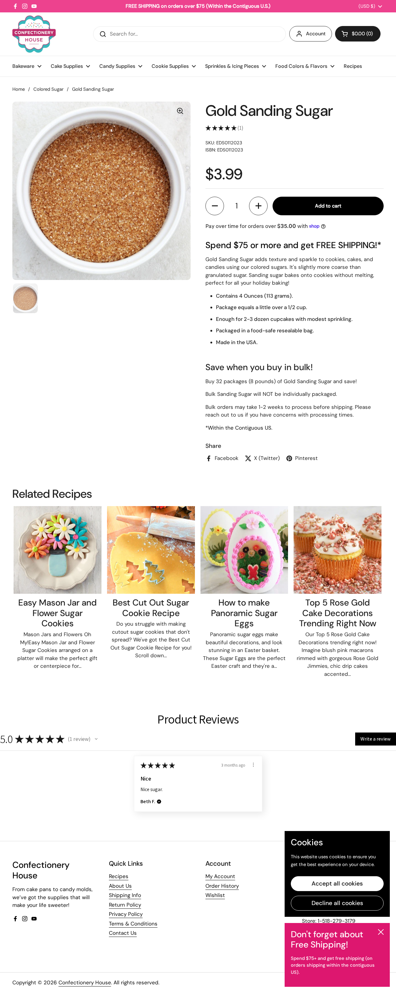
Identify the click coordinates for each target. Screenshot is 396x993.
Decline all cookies (337, 903)
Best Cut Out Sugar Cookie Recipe (151, 608)
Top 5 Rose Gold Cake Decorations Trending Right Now (337, 613)
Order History (222, 885)
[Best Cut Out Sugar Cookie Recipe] (151, 550)
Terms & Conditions (133, 923)
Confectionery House (84, 982)
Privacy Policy (126, 914)
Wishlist (215, 895)
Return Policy (125, 904)
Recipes (118, 876)
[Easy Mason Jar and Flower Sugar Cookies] (57, 550)
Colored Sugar (48, 89)
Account (315, 33)
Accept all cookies (337, 883)
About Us (120, 885)
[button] (358, 34)
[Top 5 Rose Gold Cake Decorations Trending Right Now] (337, 550)
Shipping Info (125, 895)
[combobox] (189, 34)
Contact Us (123, 933)
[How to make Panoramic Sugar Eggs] (244, 550)
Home (18, 89)
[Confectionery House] (34, 34)
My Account (220, 876)
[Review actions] (253, 764)
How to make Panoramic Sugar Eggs (244, 613)
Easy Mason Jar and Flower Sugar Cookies (57, 613)
